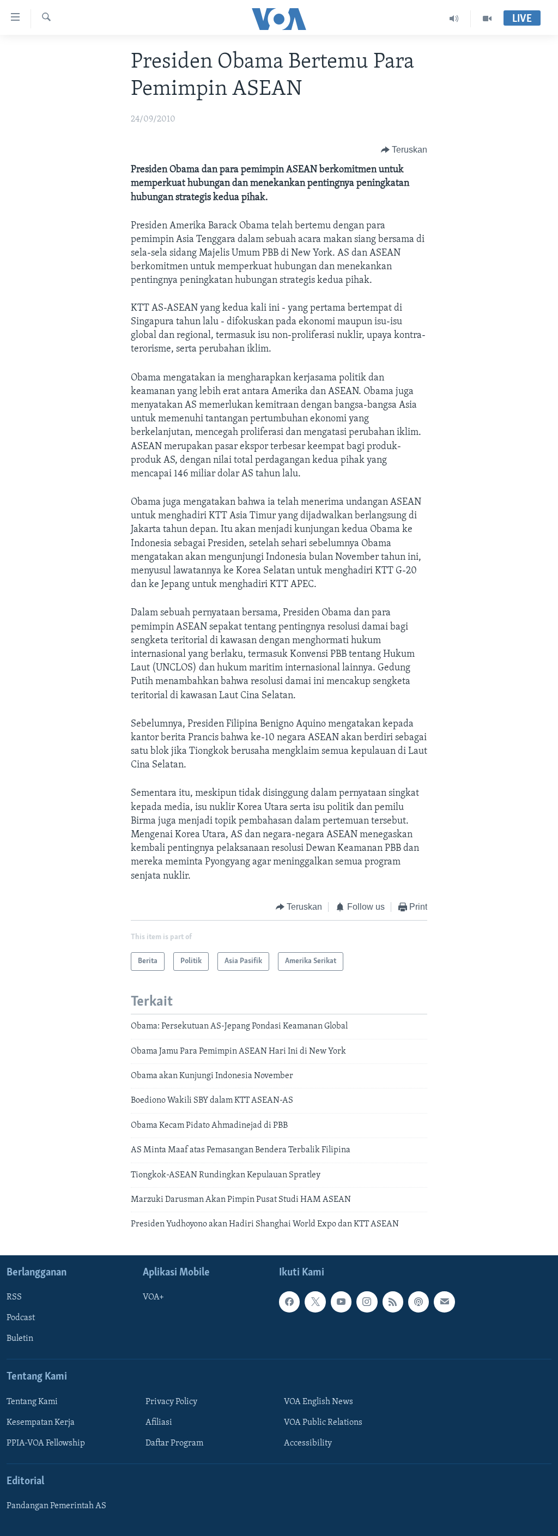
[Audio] (454, 18)
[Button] (404, 150)
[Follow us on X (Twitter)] (315, 1301)
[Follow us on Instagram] (366, 1301)
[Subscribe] (444, 1301)
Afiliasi (158, 1422)
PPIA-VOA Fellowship (46, 1443)
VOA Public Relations (323, 1422)
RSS (14, 1297)
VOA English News (318, 1402)
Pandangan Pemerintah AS (56, 1506)
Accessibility (308, 1443)
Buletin (20, 1338)
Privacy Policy (171, 1402)
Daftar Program (174, 1443)
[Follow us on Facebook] (289, 1301)
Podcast (21, 1318)
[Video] (487, 18)
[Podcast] (418, 1301)
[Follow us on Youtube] (341, 1301)
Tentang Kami (32, 1402)
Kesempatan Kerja (41, 1422)
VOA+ (153, 1297)
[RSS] (393, 1301)
